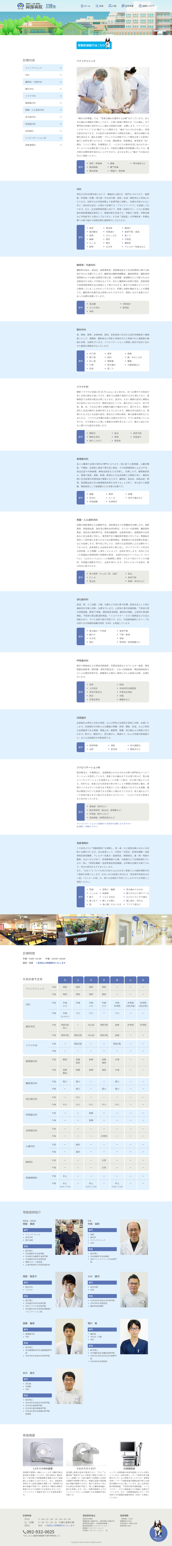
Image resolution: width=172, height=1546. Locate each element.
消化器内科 (30, 116)
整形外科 (29, 88)
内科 (27, 74)
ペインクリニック (33, 67)
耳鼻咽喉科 (30, 144)
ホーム (87, 5)
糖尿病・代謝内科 (33, 81)
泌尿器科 (29, 130)
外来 (101, 5)
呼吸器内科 (30, 123)
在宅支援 (129, 5)
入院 (114, 5)
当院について (148, 5)
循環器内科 (30, 102)
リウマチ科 (30, 95)
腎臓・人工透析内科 (34, 109)
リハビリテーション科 (35, 137)
